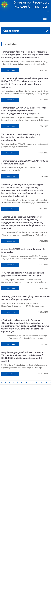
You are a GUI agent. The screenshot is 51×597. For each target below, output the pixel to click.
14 (46, 382)
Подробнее (10, 70)
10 (25, 382)
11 (31, 382)
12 (36, 382)
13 (41, 382)
